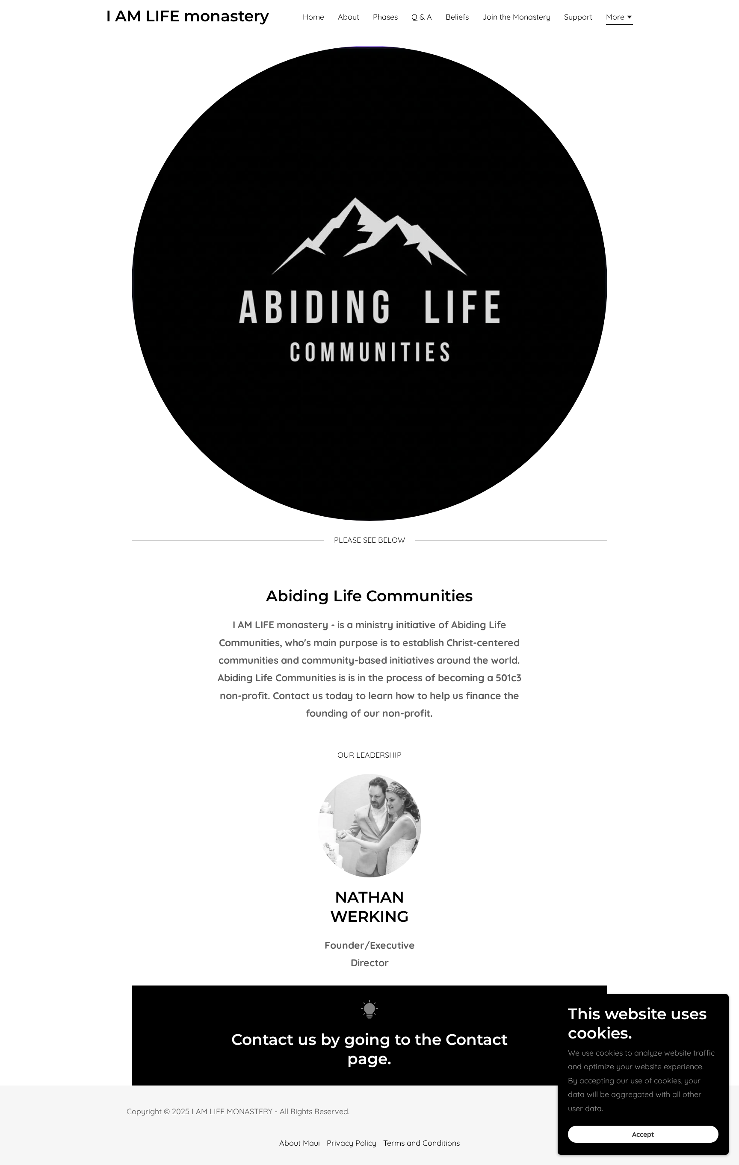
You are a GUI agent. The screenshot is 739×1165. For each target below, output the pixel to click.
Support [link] (578, 17)
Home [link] (313, 17)
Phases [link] (385, 17)
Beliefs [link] (457, 17)
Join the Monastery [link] (516, 17)
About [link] (348, 17)
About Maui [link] (299, 1143)
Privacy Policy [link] (351, 1143)
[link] (187, 19)
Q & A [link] (421, 17)
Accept (643, 1134)
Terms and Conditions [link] (421, 1143)
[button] (619, 18)
